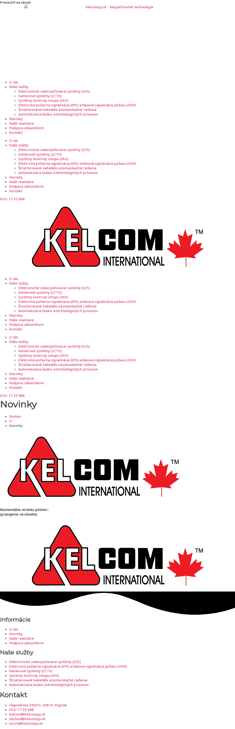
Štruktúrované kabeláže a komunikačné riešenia (57, 109)
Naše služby (18, 86)
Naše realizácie (21, 123)
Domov (15, 416)
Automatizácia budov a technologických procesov (58, 114)
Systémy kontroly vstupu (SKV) (43, 100)
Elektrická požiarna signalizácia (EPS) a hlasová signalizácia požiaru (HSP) (77, 105)
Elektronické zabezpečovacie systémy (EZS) (54, 91)
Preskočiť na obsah (15, 2)
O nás (13, 82)
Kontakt (15, 132)
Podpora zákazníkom (26, 128)
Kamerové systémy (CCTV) (40, 95)
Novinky (16, 118)
